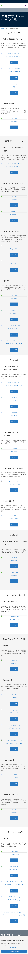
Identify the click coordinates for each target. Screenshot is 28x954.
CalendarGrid (14, 575)
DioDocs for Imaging (14, 900)
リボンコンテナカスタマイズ (14, 344)
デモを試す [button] (14, 62)
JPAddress (14, 415)
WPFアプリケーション (14, 484)
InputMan (14, 451)
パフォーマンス (14, 214)
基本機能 (14, 121)
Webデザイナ (14, 87)
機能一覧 (14, 663)
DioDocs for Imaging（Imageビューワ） (14, 915)
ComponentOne (14, 619)
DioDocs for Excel (14, 854)
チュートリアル (14, 518)
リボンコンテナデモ (14, 328)
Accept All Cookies (14, 951)
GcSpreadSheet (14, 264)
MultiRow (14, 560)
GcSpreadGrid (14, 249)
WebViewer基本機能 (14, 72)
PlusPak (14, 400)
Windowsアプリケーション (14, 56)
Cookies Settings (14, 947)
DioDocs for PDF (14, 869)
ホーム (2, 28)
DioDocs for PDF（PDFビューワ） (14, 884)
